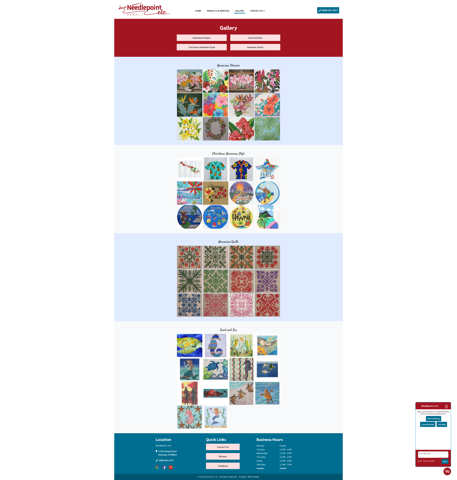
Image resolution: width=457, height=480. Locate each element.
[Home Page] (144, 9)
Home (198, 10)
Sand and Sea (255, 37)
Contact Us (256, 10)
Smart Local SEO (429, 461)
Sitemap (242, 477)
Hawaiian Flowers (202, 37)
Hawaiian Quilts (255, 47)
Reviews (223, 456)
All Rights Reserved (228, 477)
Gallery (239, 10)
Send (445, 461)
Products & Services (218, 10)
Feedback (223, 465)
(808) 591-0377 (329, 10)
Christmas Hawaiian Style (202, 47)
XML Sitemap (253, 477)
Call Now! (442, 424)
